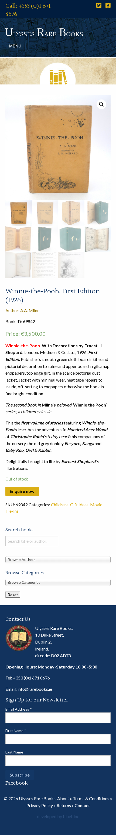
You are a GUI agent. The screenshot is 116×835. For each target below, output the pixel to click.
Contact (82, 805)
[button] (101, 104)
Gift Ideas (79, 504)
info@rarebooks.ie (35, 689)
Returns (64, 805)
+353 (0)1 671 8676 (31, 677)
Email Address (18, 709)
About (63, 798)
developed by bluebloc (58, 816)
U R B (44, 33)
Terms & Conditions (91, 798)
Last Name (14, 752)
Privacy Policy (39, 805)
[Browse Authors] (58, 559)
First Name (15, 730)
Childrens (60, 504)
